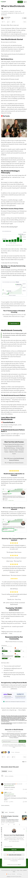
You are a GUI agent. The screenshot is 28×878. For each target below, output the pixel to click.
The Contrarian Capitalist (10, 784)
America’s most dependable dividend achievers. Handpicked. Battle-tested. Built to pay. (9, 820)
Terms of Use (21, 858)
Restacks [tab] (10, 771)
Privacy (18, 870)
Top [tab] (2, 812)
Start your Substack (11, 874)
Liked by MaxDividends (10, 785)
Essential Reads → (9, 422)
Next (23, 761)
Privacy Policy (15, 860)
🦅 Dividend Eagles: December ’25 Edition (9, 816)
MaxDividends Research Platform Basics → (13, 430)
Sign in (25, 2)
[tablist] (7, 771)
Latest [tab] (6, 812)
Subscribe (20, 2)
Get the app (19, 874)
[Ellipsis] (26, 784)
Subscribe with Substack (15, 854)
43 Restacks (17, 752)
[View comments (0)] (9, 824)
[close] (24, 829)
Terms (21, 870)
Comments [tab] (4, 771)
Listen (25, 18)
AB (4, 792)
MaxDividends (7, 17)
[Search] (25, 812)
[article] (14, 820)
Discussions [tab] (11, 812)
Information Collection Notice (18, 859)
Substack (8, 876)
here (11, 723)
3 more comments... (5, 805)
